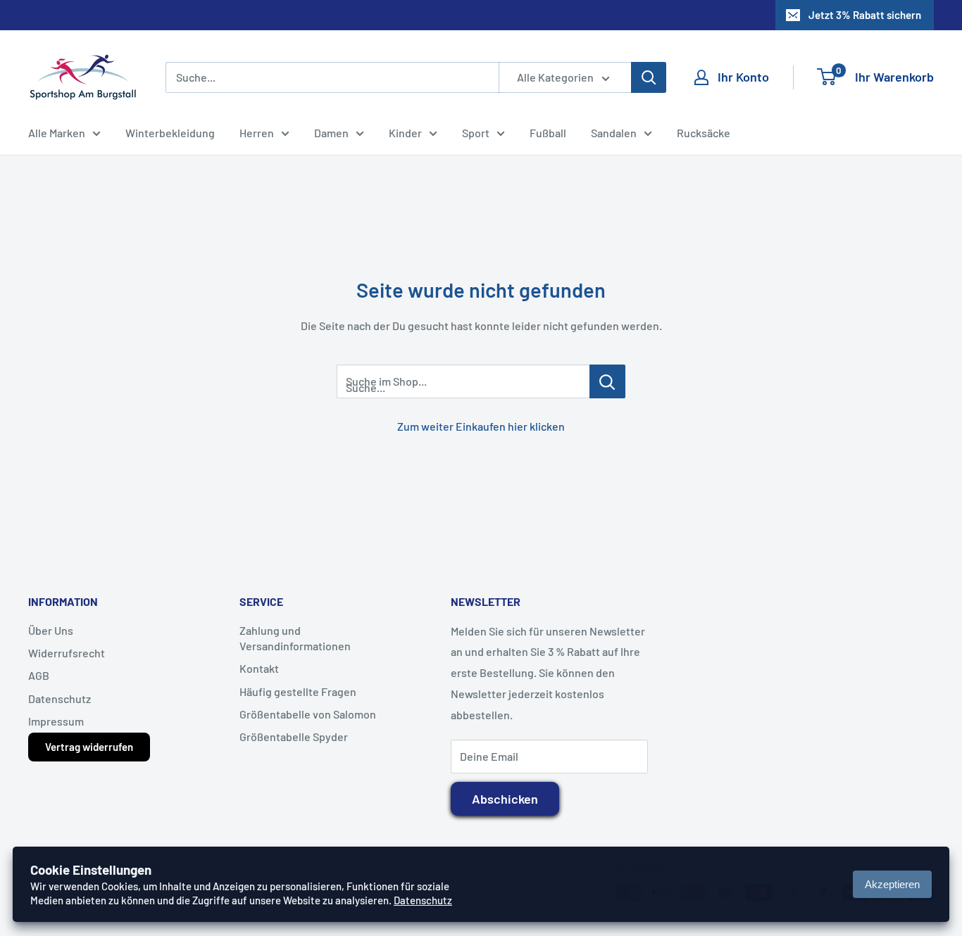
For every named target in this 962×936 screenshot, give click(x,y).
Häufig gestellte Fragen (297, 691)
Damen (331, 132)
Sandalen (614, 132)
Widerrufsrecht (66, 652)
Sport (475, 132)
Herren (256, 132)
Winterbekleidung (170, 132)
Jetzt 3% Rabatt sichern (864, 14)
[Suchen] (648, 77)
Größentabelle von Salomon (307, 714)
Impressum (56, 721)
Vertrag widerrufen (89, 746)
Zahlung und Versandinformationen (295, 638)
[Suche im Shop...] (607, 381)
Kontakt (259, 668)
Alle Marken (56, 132)
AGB (38, 675)
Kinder (405, 132)
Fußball (548, 132)
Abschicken (505, 799)
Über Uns (50, 630)
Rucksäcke (703, 132)
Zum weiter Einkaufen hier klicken (481, 426)
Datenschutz (59, 698)
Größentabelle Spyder (293, 736)
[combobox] (332, 77)
